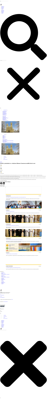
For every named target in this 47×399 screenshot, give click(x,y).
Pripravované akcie (3, 276)
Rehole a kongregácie (5, 139)
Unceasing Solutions (5, 301)
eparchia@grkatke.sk (2, 297)
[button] (23, 37)
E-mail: (1, 296)
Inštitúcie (4, 136)
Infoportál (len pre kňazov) (5, 120)
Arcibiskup (3, 281)
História (3, 135)
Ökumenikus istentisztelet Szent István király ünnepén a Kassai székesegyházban (14, 239)
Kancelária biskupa (5, 111)
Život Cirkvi (3, 7)
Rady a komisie (4, 116)
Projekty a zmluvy (3, 279)
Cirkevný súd (4, 112)
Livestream (3, 8)
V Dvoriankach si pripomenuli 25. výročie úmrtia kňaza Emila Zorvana (13, 267)
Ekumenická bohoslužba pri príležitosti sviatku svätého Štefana (12, 225)
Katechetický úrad (4, 117)
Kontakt (2, 9)
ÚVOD (1, 161)
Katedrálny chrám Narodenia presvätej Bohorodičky (8, 140)
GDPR (12, 299)
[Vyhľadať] (0, 397)
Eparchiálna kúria (4, 113)
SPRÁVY (1, 162)
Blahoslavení (3, 6)
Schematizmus (3, 272)
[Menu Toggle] (0, 108)
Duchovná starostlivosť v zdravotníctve (5, 274)
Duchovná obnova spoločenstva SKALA (10, 211)
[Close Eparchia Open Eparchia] (6, 134)
